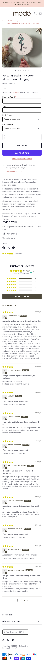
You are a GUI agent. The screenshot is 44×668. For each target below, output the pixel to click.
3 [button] (20, 70)
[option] (22, 47)
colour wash (7, 124)
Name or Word (8, 97)
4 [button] (23, 70)
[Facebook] (3, 640)
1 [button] (15, 70)
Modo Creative (8, 83)
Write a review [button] (22, 296)
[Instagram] (8, 640)
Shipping (16, 92)
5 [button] (25, 70)
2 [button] (18, 70)
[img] (7, 312)
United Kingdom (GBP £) (14, 632)
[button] (7, 253)
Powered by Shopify (9, 648)
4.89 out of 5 (28, 271)
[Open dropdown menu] (38, 615)
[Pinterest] (13, 640)
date (4, 106)
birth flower (7, 115)
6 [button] (28, 70)
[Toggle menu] (4, 13)
